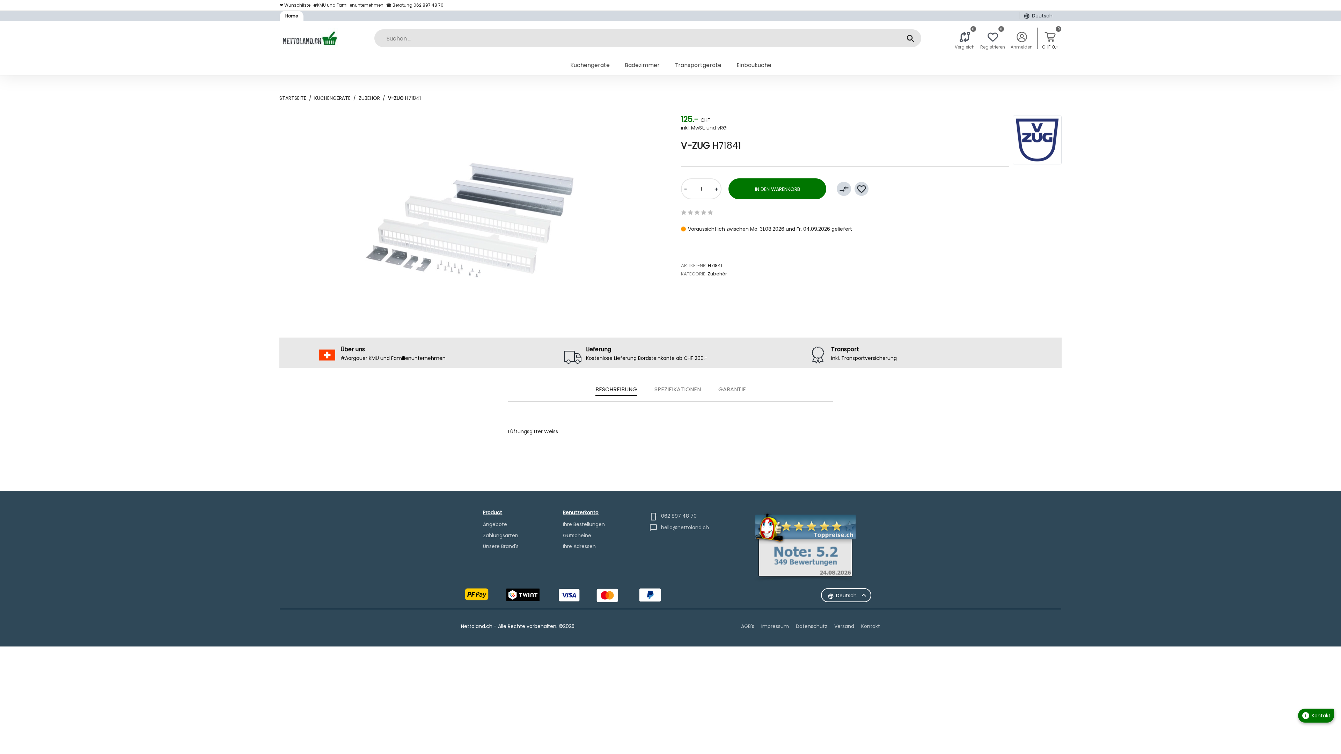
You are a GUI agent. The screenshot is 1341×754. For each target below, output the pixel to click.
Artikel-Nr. (694, 265)
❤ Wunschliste (295, 5)
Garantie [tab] (732, 389)
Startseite (292, 98)
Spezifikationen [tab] (677, 389)
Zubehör (369, 98)
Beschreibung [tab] (616, 389)
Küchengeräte (332, 98)
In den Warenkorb (777, 189)
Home (291, 16)
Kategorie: (693, 274)
